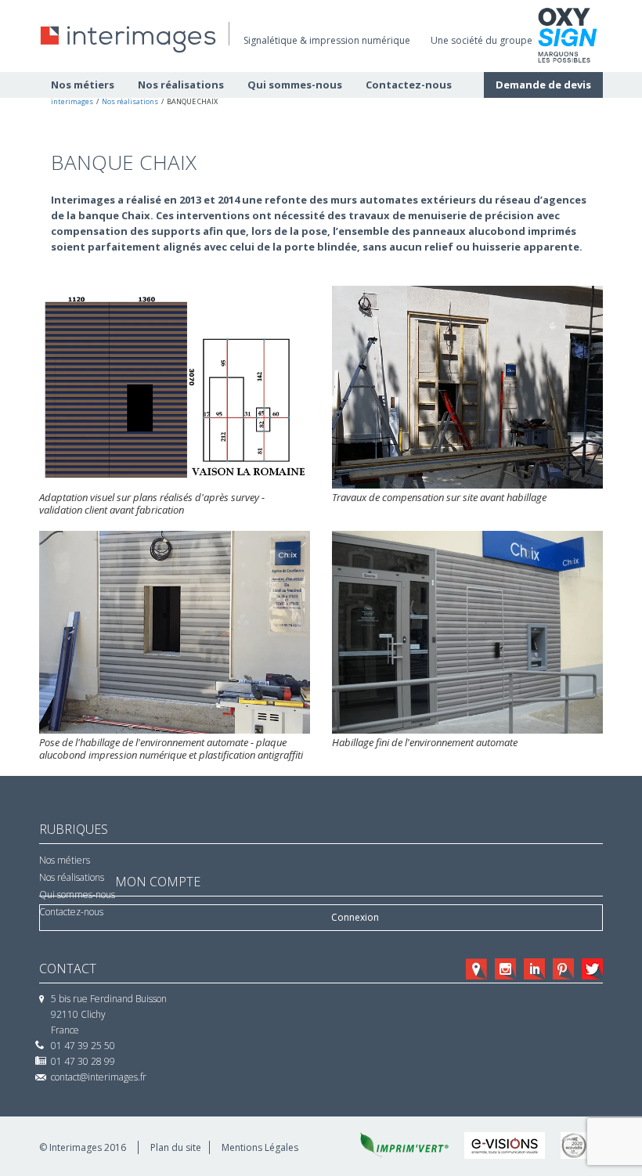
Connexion (355, 917)
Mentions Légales (260, 1147)
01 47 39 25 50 (83, 1045)
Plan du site (175, 1147)
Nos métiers (64, 860)
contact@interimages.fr (98, 1077)
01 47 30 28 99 (83, 1061)
